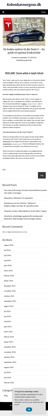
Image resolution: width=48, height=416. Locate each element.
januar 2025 (8, 342)
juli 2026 (7, 250)
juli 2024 (7, 372)
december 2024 (10, 347)
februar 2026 (9, 276)
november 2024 (10, 352)
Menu (43, 12)
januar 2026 (8, 281)
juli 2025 (7, 311)
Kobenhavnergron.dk (24, 5)
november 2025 (10, 291)
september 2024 (10, 362)
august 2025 (9, 306)
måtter (24, 104)
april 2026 (8, 265)
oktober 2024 (9, 357)
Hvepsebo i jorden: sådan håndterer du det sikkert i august (25, 211)
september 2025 (10, 301)
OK (29, 409)
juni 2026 (7, 255)
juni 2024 (7, 377)
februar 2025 (9, 337)
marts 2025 (8, 332)
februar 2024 (9, 383)
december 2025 (10, 286)
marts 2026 (8, 271)
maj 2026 (7, 260)
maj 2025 (7, 321)
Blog (6, 396)
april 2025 (8, 327)
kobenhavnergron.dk (24, 60)
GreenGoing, (7, 144)
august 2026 (9, 245)
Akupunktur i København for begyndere (18, 198)
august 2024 (9, 367)
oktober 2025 (9, 296)
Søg (4, 170)
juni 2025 (7, 316)
